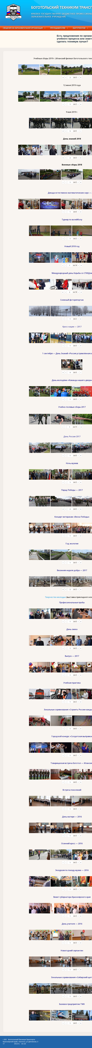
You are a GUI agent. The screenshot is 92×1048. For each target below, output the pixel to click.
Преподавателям (57, 28)
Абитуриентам (79, 28)
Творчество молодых (55, 597)
